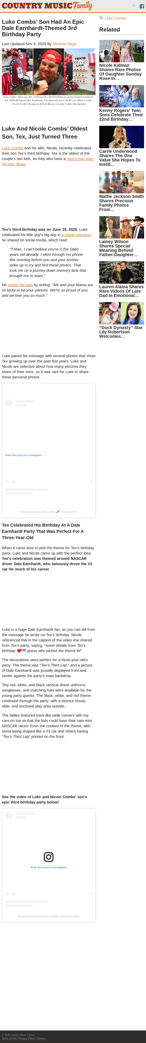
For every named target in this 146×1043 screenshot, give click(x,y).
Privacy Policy (27, 1038)
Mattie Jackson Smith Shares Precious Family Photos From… (121, 203)
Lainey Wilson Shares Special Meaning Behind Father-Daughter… (118, 248)
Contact (41, 1038)
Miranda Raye (64, 44)
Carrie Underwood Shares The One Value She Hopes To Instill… (119, 158)
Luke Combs (12, 148)
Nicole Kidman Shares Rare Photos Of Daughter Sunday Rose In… (120, 72)
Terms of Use (9, 1038)
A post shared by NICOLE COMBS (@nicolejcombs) (48, 916)
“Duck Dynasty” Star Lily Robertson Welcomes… (121, 332)
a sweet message (76, 235)
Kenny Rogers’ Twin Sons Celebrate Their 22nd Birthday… (121, 115)
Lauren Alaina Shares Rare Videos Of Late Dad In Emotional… (121, 291)
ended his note (20, 285)
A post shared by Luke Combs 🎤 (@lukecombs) (48, 511)
